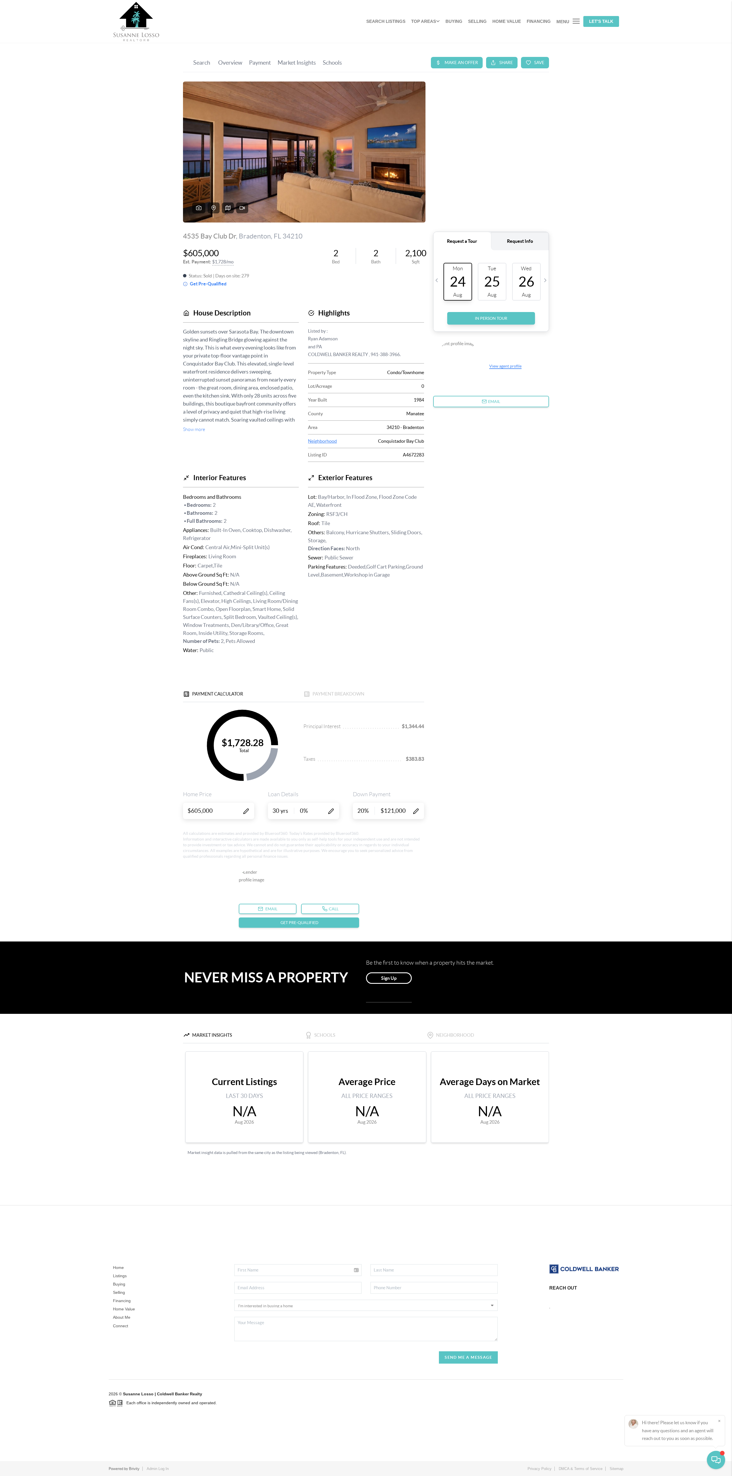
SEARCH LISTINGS (385, 21)
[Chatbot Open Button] (716, 1460)
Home (118, 1267)
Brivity (134, 1469)
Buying (119, 1284)
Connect (120, 1326)
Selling (119, 1292)
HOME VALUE (506, 21)
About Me (121, 1317)
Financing (122, 1300)
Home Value (124, 1309)
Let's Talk (601, 21)
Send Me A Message (468, 1357)
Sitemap (616, 1469)
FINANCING (539, 21)
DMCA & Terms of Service (580, 1469)
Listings (120, 1276)
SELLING (477, 21)
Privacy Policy (540, 1469)
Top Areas (423, 21)
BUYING (453, 21)
